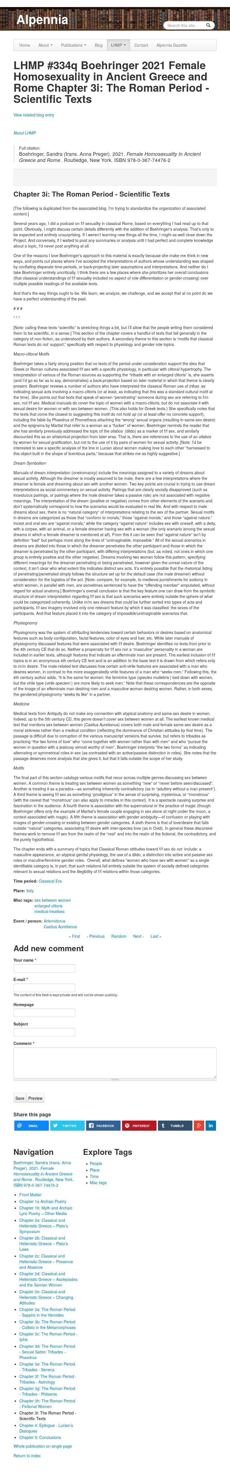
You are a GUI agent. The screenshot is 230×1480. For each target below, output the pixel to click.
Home (24, 45)
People (96, 1163)
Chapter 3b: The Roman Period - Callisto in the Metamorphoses (47, 1324)
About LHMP (24, 133)
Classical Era (50, 881)
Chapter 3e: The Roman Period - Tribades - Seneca (47, 1366)
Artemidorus (54, 921)
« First (74, 936)
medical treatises (49, 911)
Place (95, 1170)
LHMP (117, 45)
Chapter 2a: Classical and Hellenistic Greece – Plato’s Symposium (43, 1225)
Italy (30, 890)
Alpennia (42, 19)
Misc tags (98, 1182)
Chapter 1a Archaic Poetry (42, 1201)
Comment (23, 1043)
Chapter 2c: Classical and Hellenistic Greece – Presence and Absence (46, 1261)
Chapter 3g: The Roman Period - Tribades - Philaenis (47, 1391)
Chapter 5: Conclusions (40, 1437)
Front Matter (30, 1194)
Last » (156, 936)
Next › (138, 936)
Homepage (23, 1004)
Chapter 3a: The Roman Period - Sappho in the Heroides (47, 1312)
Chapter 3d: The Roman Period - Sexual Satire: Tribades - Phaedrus (47, 1351)
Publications (72, 45)
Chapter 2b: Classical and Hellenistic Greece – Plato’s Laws (43, 1243)
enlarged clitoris (48, 905)
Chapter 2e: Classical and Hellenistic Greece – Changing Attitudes (46, 1297)
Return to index (27, 1455)
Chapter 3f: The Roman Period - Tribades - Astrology (48, 1379)
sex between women (52, 900)
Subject (20, 1024)
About (44, 45)
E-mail (20, 979)
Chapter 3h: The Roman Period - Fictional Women (47, 1403)
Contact (141, 45)
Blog (99, 45)
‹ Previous (96, 936)
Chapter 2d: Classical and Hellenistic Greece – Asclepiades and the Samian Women (48, 1279)
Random (119, 936)
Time (94, 1176)
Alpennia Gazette (172, 45)
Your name (24, 960)
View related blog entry (33, 115)
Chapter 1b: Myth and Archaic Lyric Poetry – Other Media (45, 1210)
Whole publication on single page (42, 1446)
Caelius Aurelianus (60, 926)
